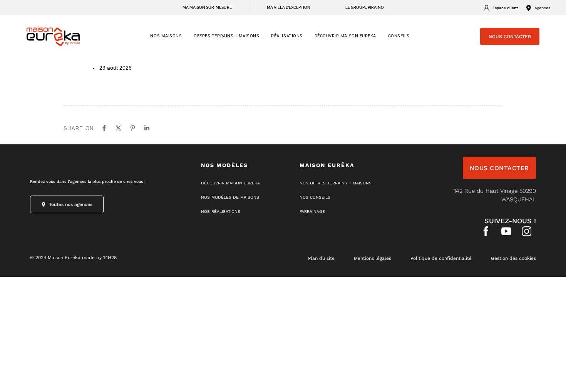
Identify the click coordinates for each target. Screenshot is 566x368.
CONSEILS (399, 35)
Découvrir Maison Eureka (345, 35)
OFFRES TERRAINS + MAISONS (226, 35)
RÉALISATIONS (286, 35)
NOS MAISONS (166, 35)
